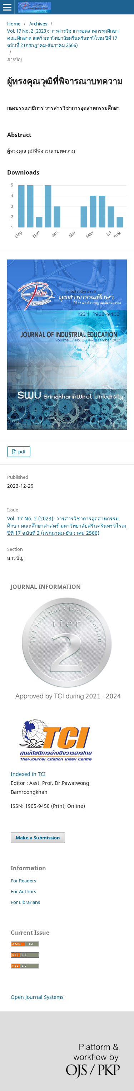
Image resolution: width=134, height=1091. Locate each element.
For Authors (23, 891)
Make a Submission (38, 837)
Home (13, 23)
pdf (21, 451)
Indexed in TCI (28, 774)
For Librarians (25, 902)
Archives (38, 23)
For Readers (23, 880)
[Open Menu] (7, 7)
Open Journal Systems (37, 997)
